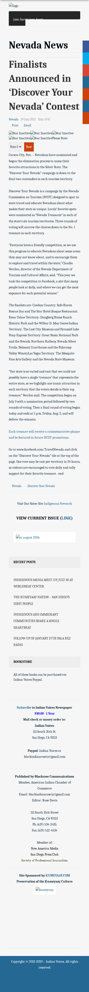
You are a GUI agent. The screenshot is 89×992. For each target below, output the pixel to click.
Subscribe (24, 708)
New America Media (44, 849)
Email (27, 125)
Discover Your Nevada (41, 486)
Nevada (17, 486)
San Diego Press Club (44, 854)
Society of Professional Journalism (44, 860)
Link (66, 518)
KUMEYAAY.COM (58, 875)
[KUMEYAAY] (44, 890)
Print (14, 125)
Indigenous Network (58, 504)
